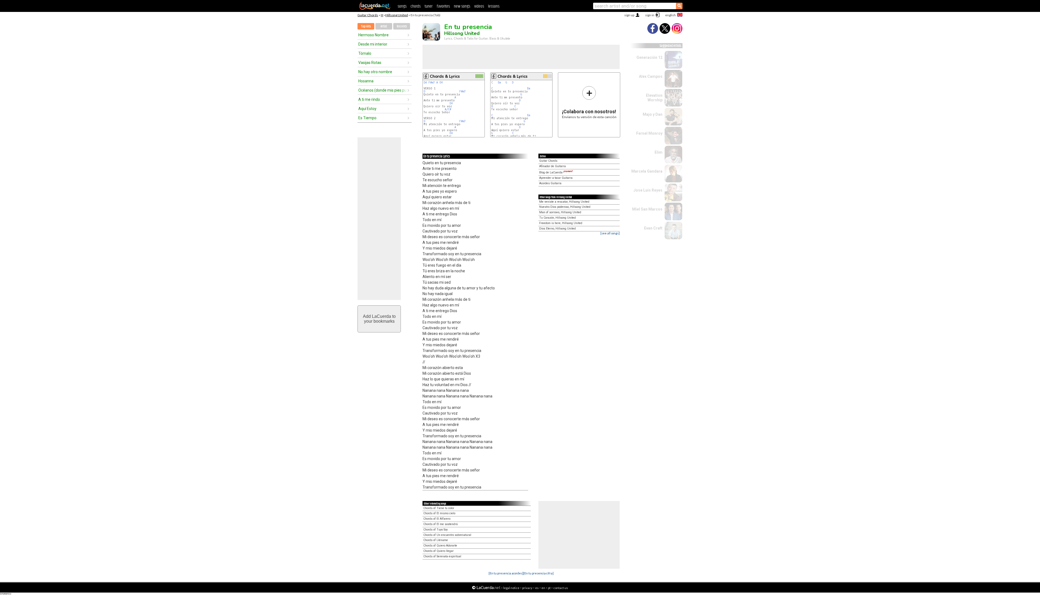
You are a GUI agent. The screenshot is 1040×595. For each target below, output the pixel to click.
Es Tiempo (367, 118)
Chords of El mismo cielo (439, 513)
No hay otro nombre (375, 72)
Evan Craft (653, 228)
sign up (629, 15)
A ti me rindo (369, 99)
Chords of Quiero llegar (438, 551)
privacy (527, 588)
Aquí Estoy (367, 108)
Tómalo (364, 53)
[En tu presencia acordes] (506, 573)
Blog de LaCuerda (556, 172)
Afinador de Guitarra (552, 166)
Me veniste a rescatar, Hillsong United (564, 201)
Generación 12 (649, 57)
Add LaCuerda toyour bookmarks (379, 319)
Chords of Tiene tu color (438, 508)
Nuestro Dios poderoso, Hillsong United (564, 207)
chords (416, 6)
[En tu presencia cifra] (538, 573)
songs (402, 6)
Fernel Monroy (649, 133)
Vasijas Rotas (369, 62)
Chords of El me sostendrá (440, 524)
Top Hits (366, 26)
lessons (493, 6)
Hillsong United (396, 15)
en (543, 588)
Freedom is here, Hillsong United (560, 223)
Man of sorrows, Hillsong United (560, 212)
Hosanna (365, 81)
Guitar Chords (368, 15)
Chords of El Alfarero (436, 518)
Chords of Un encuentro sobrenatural (447, 535)
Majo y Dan (652, 114)
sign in (649, 15)
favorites (443, 6)
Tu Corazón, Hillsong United (557, 217)
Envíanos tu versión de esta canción (589, 102)
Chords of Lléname (435, 540)
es (537, 588)
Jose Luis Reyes (647, 190)
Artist (384, 26)
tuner (429, 6)
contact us (560, 588)
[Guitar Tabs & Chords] (375, 9)
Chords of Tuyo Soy (435, 529)
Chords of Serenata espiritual (442, 556)
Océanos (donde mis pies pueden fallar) (382, 90)
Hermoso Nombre (373, 35)
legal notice (511, 588)
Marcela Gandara (646, 171)
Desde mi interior (372, 44)
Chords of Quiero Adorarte (440, 545)
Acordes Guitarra (550, 183)
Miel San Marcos (647, 209)
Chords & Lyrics (445, 76)
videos (479, 6)
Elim (658, 152)
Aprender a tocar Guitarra (556, 178)
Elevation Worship (654, 97)
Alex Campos (650, 76)
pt (549, 588)
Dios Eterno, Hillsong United (557, 228)
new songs (462, 6)
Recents (402, 26)
